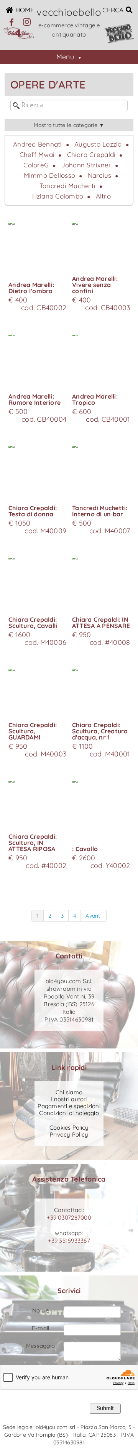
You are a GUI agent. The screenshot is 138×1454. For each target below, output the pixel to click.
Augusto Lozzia (98, 144)
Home (23, 10)
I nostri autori (69, 1099)
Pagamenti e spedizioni (69, 1106)
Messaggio (40, 1345)
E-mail (40, 1328)
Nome (40, 1310)
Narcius (100, 175)
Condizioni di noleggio (69, 1113)
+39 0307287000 (69, 1217)
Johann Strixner (86, 165)
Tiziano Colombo (57, 196)
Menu (65, 56)
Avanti (93, 915)
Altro (103, 196)
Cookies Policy (69, 1127)
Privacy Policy (69, 1134)
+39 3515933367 (69, 1240)
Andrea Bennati (37, 144)
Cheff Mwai (37, 154)
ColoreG (36, 165)
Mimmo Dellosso (50, 175)
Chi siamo (69, 1092)
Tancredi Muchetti (67, 186)
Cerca (114, 10)
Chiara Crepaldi (91, 154)
